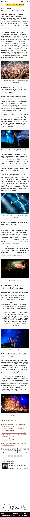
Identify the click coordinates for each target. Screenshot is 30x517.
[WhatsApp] (8, 8)
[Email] (10, 8)
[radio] (9, 455)
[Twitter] (6, 8)
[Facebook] (1, 8)
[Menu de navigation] (27, 1)
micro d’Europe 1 (6, 28)
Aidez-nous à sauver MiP (15, 4)
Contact (24, 515)
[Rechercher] (22, 1)
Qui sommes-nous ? (15, 515)
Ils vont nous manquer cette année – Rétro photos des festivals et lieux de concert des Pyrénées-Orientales (14, 434)
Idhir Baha (11, 463)
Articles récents (10, 461)
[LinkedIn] (4, 8)
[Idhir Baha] (5, 468)
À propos (3, 461)
